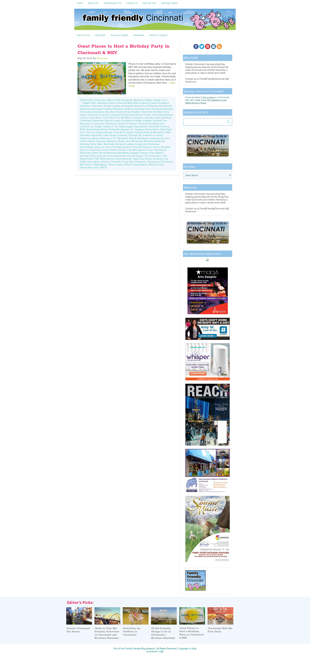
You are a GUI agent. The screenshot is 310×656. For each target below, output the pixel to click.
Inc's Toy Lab (87, 132)
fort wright (96, 126)
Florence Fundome (148, 123)
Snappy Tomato (139, 152)
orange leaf (141, 144)
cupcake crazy (152, 117)
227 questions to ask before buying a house (206, 101)
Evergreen (127, 100)
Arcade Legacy (111, 105)
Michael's (123, 138)
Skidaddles (123, 152)
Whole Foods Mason (135, 164)
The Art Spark (135, 155)
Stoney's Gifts (88, 155)
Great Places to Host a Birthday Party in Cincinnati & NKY (191, 633)
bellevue (129, 108)
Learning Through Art (129, 135)
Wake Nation (100, 164)
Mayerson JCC (109, 138)
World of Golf (156, 164)
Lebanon (148, 135)
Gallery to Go (110, 126)
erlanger (147, 120)
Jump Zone (119, 132)
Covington (137, 117)
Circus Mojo (95, 117)
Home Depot (152, 129)
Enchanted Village (132, 120)
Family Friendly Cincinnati (155, 20)
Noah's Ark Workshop (130, 141)
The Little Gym (152, 155)
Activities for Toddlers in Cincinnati (131, 631)
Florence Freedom (126, 123)
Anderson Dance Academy (154, 102)
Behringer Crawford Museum (108, 108)
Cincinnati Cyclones (98, 114)
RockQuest (160, 149)
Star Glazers (156, 152)
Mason (96, 138)
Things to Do (160, 100)
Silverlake (85, 152)
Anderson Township (91, 105)
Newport (112, 141)
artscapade (127, 105)
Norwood (120, 144)
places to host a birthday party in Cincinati (117, 146)
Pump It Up (125, 149)
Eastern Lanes (113, 120)
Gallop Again (126, 126)
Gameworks (140, 126)
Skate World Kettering (104, 152)
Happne (139, 129)
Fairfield (157, 120)
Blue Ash (110, 111)
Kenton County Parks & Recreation (145, 132)
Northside (109, 144)
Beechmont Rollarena (146, 105)
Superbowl (120, 155)
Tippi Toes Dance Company (148, 158)
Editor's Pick (113, 100)
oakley (130, 144)
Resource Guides (143, 100)
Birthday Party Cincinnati (149, 108)
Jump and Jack (104, 132)
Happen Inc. (127, 129)
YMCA (103, 167)
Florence (110, 123)
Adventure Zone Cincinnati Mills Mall (117, 102)
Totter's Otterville (111, 161)
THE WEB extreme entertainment (113, 158)
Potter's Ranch (109, 149)
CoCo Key (108, 117)
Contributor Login (155, 651)
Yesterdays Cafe (89, 167)
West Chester (116, 164)
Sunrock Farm (105, 155)
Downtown (100, 100)
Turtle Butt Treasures (134, 161)
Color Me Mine (122, 117)
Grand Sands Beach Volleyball (102, 129)
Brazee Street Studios (128, 111)
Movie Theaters (97, 141)
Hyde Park (166, 129)
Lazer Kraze (109, 135)
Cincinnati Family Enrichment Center (130, 114)
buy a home (208, 97)
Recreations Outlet (143, 149)
